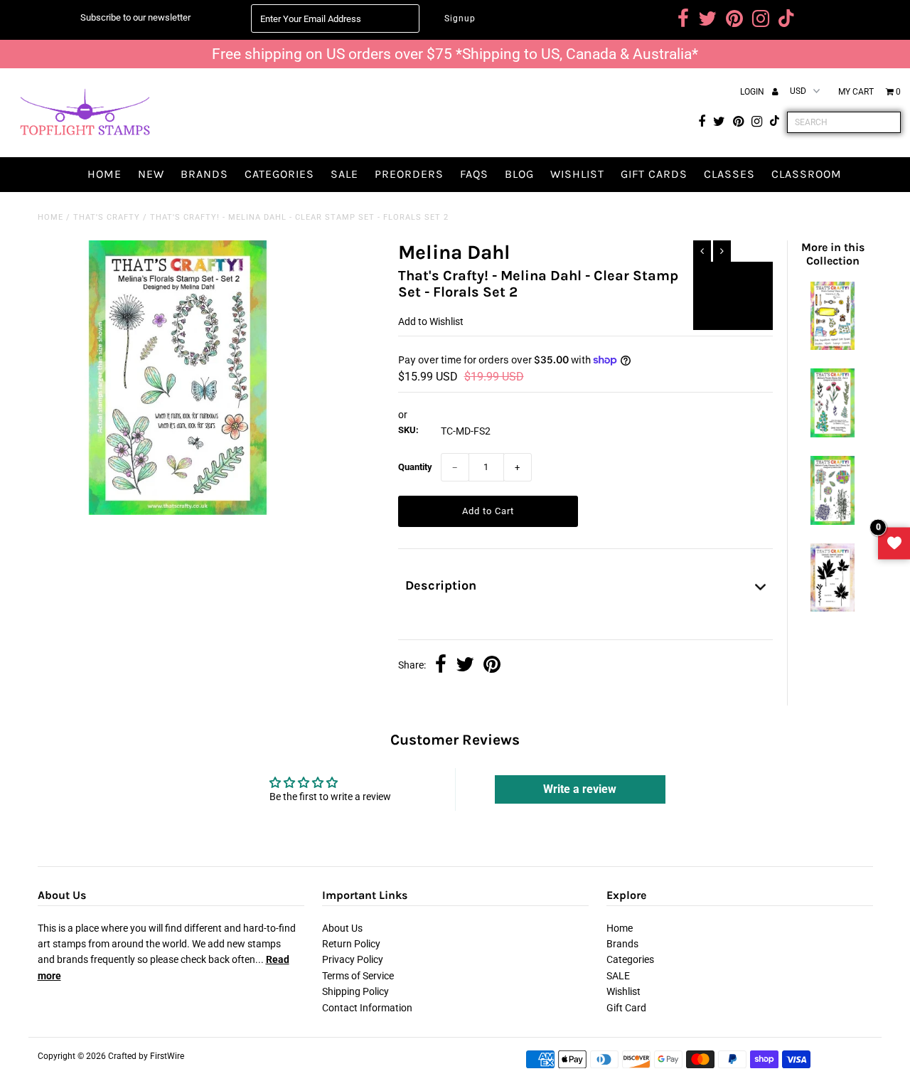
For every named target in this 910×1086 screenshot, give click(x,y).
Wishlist (577, 174)
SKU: (408, 430)
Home (104, 174)
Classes (729, 174)
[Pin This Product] (491, 665)
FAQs (474, 174)
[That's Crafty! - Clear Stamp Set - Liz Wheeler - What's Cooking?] (832, 346)
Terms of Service (358, 975)
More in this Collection (832, 253)
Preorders (409, 174)
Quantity (415, 467)
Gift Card (626, 1007)
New (151, 174)
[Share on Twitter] (465, 665)
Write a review (579, 789)
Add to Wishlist (733, 278)
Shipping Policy (355, 991)
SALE (344, 174)
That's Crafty (106, 217)
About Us (342, 928)
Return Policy (351, 943)
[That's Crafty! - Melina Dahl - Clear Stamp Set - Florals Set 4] (832, 434)
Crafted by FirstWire (146, 1056)
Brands (204, 174)
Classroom (806, 174)
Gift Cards (654, 174)
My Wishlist (894, 543)
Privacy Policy (352, 959)
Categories (279, 174)
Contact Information (367, 1007)
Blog (519, 174)
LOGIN (753, 92)
